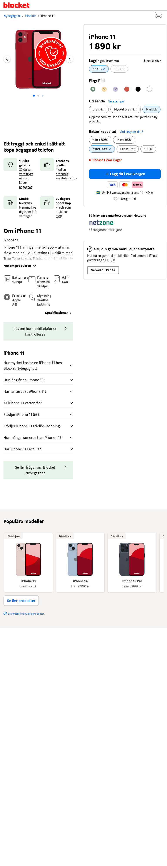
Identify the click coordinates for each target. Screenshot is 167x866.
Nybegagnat (11, 16)
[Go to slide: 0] (34, 96)
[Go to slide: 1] (38, 96)
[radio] (99, 68)
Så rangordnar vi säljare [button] (105, 230)
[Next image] (69, 59)
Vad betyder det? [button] (131, 132)
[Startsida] (16, 5)
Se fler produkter (21, 601)
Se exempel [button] (116, 101)
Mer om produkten (17, 266)
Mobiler (30, 16)
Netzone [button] (140, 215)
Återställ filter (152, 61)
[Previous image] (6, 59)
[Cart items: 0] (158, 15)
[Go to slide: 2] (42, 96)
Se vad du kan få (103, 270)
